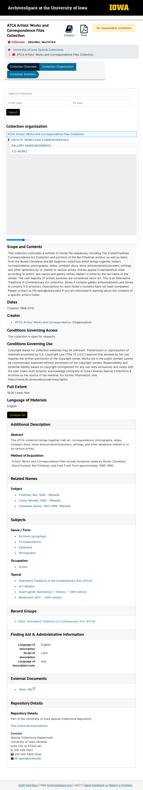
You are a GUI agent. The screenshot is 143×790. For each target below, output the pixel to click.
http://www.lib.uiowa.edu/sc (29, 725)
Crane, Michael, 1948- (33, 500)
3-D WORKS (19, 151)
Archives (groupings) (32, 536)
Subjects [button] (18, 519)
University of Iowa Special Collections (38, 49)
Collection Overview (23, 66)
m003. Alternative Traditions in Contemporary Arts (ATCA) (56, 621)
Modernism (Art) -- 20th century (40, 597)
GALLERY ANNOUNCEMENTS (31, 145)
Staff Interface (28, 785)
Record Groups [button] (23, 611)
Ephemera (25, 547)
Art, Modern (27, 586)
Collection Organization (57, 66)
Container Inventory (23, 74)
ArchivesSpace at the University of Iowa (47, 8)
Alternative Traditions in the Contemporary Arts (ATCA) (55, 580)
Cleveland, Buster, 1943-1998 (38, 506)
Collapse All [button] (17, 415)
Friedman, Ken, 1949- (33, 495)
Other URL (25, 689)
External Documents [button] (29, 678)
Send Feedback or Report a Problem (108, 785)
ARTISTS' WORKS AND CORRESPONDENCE (40, 140)
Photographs (27, 553)
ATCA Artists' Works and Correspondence (43, 322)
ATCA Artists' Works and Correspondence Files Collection (45, 134)
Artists (23, 567)
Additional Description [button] (30, 424)
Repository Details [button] (27, 703)
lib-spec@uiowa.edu (27, 758)
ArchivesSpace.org (59, 785)
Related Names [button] (24, 478)
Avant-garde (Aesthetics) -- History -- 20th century (53, 592)
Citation (69, 35)
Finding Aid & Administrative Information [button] (47, 634)
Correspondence (30, 542)
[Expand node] (139, 18)
